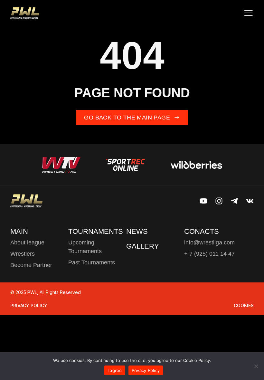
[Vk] (250, 201)
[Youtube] (203, 201)
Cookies (244, 305)
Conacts (201, 231)
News (137, 231)
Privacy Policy (28, 305)
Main (19, 231)
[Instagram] (219, 201)
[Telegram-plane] (234, 201)
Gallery (142, 246)
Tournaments (95, 231)
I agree (115, 370)
